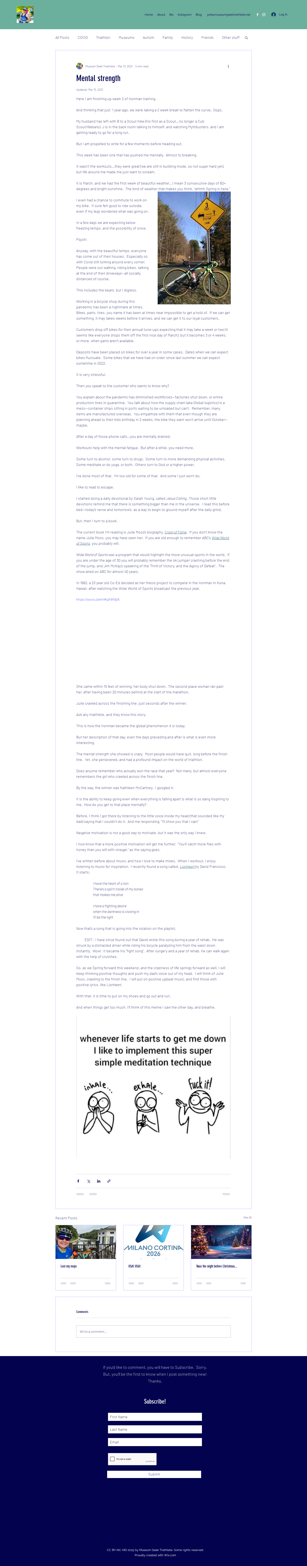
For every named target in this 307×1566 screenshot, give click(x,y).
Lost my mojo (69, 1266)
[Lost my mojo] (86, 1242)
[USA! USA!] (153, 1242)
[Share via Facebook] (78, 1181)
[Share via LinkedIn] (99, 1181)
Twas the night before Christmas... (216, 1266)
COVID (83, 37)
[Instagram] (264, 15)
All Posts (62, 37)
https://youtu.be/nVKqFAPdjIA (97, 599)
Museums (126, 37)
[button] (246, 37)
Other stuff (231, 37)
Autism (148, 37)
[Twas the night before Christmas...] (221, 1242)
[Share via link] (109, 1181)
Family (167, 37)
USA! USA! (134, 1266)
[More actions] (228, 66)
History (187, 37)
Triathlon (103, 37)
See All (248, 1217)
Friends (207, 37)
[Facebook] (257, 15)
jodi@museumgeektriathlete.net (228, 14)
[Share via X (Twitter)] (88, 1181)
